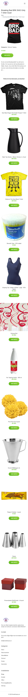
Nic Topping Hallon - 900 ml (14, 377)
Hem (2, 15)
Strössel (10, 47)
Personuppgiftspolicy (6, 683)
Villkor (2, 680)
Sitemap (3, 685)
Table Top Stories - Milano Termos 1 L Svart (14, 157)
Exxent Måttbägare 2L (14, 468)
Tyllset (14, 556)
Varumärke (4, 664)
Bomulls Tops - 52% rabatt (14, 243)
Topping (14, 47)
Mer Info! (7, 55)
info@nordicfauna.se (6, 640)
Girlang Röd (14, 333)
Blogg (2, 674)
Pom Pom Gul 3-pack (14, 421)
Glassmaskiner (5, 652)
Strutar (3, 661)
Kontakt (3, 677)
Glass (2, 649)
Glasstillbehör (4, 655)
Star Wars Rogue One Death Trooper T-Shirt (14, 113)
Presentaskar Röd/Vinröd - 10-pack (14, 600)
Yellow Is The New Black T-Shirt (14, 199)
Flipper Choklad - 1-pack (14, 512)
